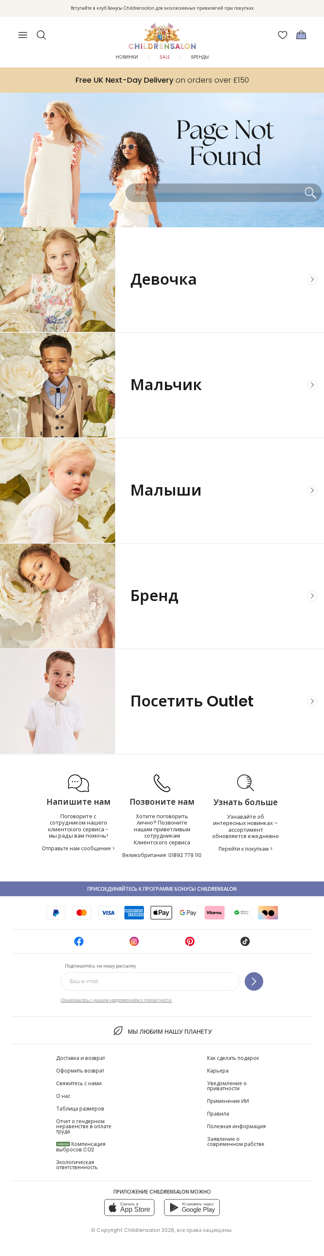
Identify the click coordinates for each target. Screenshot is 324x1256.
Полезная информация (236, 1126)
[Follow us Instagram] (134, 944)
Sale (164, 57)
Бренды (200, 57)
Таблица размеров (80, 1108)
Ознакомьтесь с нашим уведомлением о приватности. (116, 1000)
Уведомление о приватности (227, 1086)
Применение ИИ (228, 1101)
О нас (63, 1096)
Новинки (127, 57)
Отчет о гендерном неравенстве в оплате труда (83, 1126)
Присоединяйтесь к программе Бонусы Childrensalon (162, 888)
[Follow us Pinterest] (189, 944)
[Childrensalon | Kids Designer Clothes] (162, 32)
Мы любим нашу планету (169, 1031)
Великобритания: (162, 855)
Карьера (218, 1070)
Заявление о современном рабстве (236, 1141)
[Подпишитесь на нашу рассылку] (254, 981)
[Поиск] (310, 192)
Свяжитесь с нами (79, 1083)
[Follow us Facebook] (79, 944)
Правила (218, 1113)
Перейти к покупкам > (246, 848)
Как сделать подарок (233, 1058)
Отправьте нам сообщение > (78, 848)
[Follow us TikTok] (245, 944)
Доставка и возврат (80, 1058)
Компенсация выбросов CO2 (80, 1146)
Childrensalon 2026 (149, 1230)
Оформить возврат (80, 1070)
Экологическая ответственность (77, 1165)
